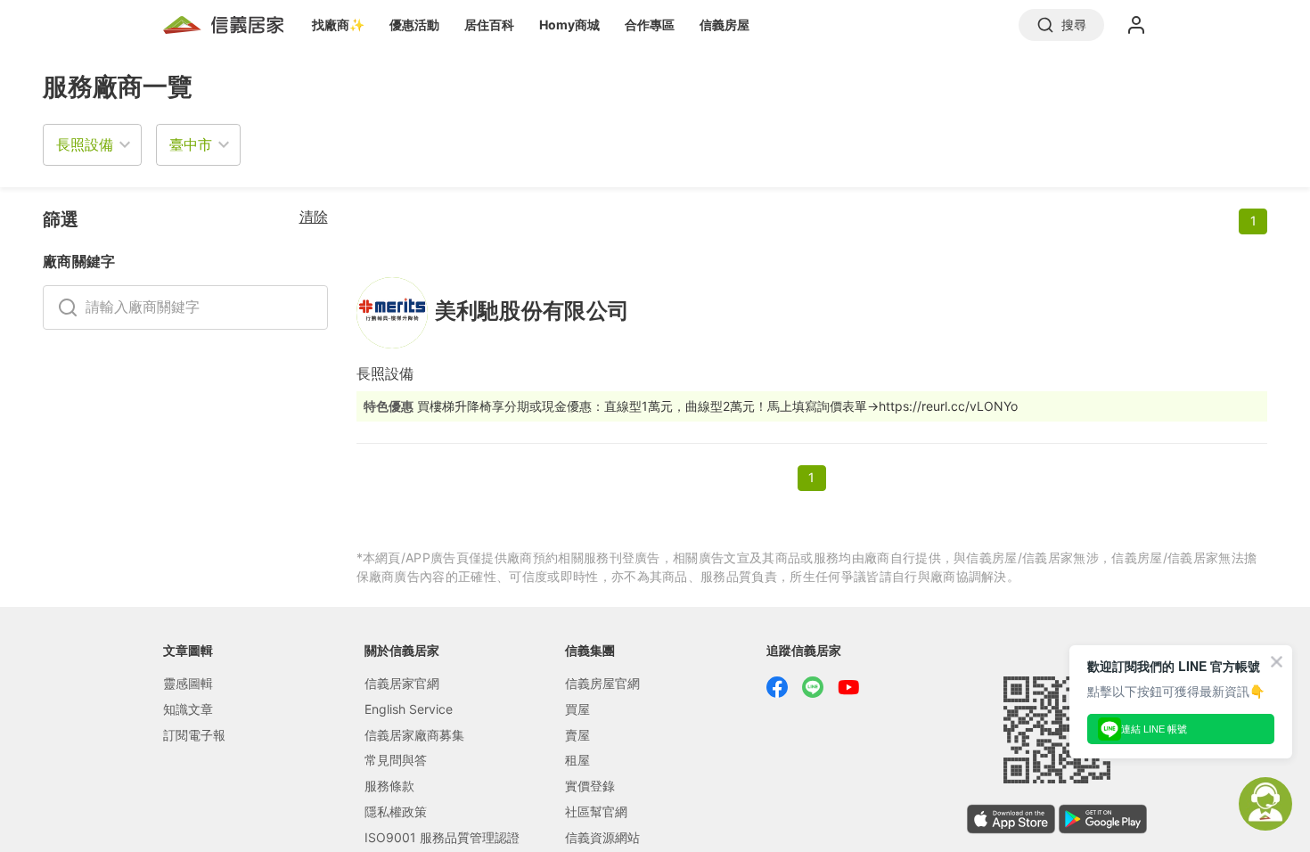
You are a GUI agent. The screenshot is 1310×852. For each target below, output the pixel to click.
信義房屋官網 (602, 683)
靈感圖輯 (188, 683)
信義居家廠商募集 (414, 734)
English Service (408, 709)
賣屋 (577, 734)
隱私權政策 (395, 811)
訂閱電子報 (194, 734)
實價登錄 (590, 785)
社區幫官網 (596, 811)
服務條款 (389, 785)
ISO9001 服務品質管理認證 (442, 837)
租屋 (577, 759)
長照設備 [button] (84, 144)
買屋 (577, 709)
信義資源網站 (602, 837)
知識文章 (188, 709)
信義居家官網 (401, 683)
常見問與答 (395, 759)
